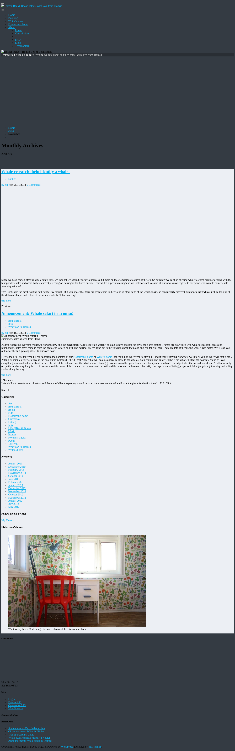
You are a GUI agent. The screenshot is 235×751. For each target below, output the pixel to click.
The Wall (13, 443)
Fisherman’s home (18, 24)
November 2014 (17, 472)
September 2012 (17, 497)
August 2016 (15, 463)
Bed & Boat (14, 320)
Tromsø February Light (21, 734)
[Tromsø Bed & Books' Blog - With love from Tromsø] (31, 5)
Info (10, 323)
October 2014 (15, 475)
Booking (13, 18)
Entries (15, 702)
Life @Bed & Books (19, 428)
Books (11, 409)
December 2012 (17, 488)
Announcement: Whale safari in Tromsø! (37, 313)
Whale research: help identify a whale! (35, 171)
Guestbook (14, 418)
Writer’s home (16, 21)
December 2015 (17, 466)
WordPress (67, 746)
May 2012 (13, 506)
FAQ (18, 39)
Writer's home (15, 449)
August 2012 (15, 500)
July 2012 (13, 503)
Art (10, 403)
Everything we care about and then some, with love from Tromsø (66, 54)
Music (11, 431)
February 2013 (16, 482)
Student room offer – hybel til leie (26, 728)
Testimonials (22, 45)
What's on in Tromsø (19, 326)
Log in (11, 699)
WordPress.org (16, 708)
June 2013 (13, 479)
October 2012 (15, 494)
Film (10, 412)
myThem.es (95, 746)
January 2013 (15, 485)
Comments (17, 705)
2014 (11, 130)
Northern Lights (17, 437)
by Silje (5, 184)
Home (11, 14)
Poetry (11, 440)
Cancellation (22, 33)
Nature (12, 178)
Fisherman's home (18, 415)
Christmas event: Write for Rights (26, 731)
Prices (18, 30)
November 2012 (17, 491)
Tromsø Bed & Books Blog (16, 54)
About (11, 27)
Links (18, 42)
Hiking (12, 422)
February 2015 (16, 469)
